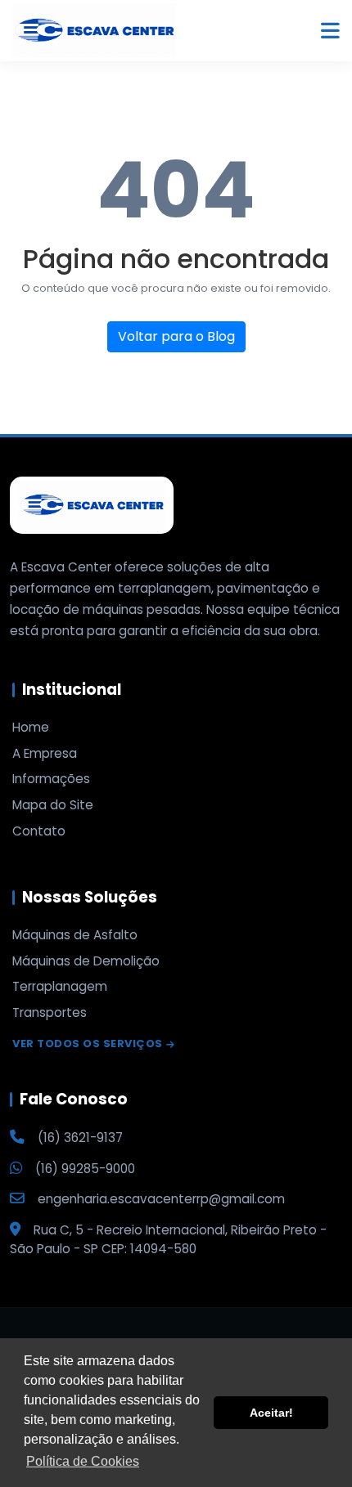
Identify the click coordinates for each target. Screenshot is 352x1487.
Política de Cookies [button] (82, 1461)
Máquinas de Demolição (86, 961)
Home (30, 727)
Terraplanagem (59, 987)
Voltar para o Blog (176, 336)
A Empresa (44, 754)
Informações (51, 779)
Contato (38, 831)
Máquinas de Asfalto (75, 935)
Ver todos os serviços (87, 1044)
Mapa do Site (52, 805)
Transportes (49, 1013)
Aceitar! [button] (271, 1412)
